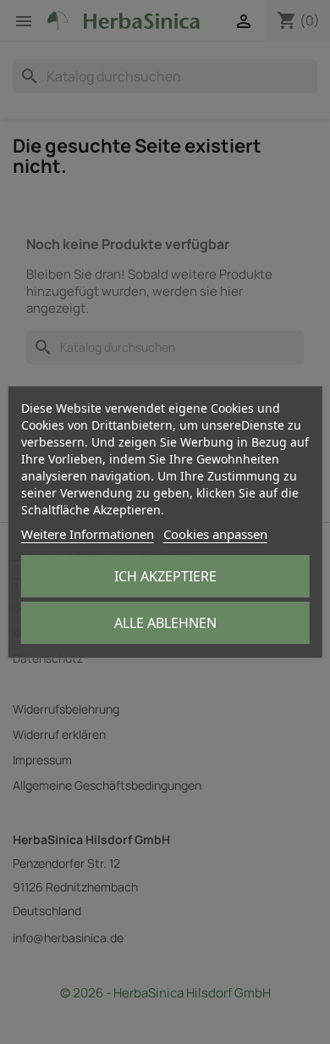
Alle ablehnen (165, 623)
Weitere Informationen (87, 533)
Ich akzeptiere (165, 576)
